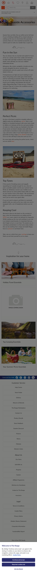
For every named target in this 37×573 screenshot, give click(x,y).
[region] (18, 557)
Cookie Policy (17, 555)
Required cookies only (18, 564)
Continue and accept (18, 560)
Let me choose (18, 569)
